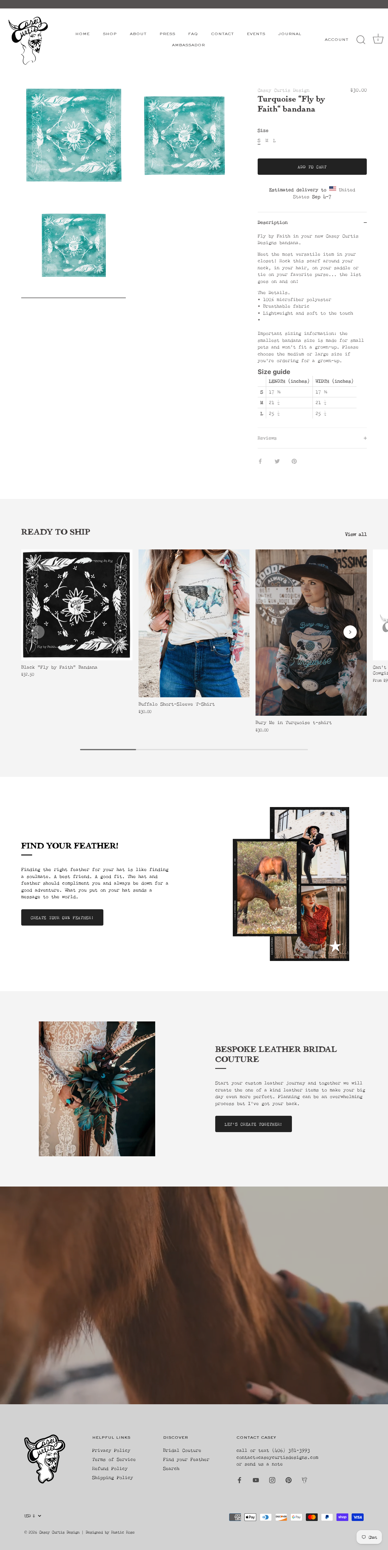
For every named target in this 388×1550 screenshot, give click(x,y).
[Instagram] (272, 1480)
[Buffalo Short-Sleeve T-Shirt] (194, 623)
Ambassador (188, 45)
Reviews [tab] (267, 438)
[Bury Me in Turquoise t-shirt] (311, 632)
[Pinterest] (289, 1480)
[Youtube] (256, 1480)
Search (171, 1468)
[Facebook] (239, 1480)
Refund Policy (110, 1468)
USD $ (29, 1515)
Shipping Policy (112, 1477)
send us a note (264, 1464)
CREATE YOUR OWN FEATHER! (62, 917)
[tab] (312, 330)
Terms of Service (114, 1459)
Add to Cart (312, 166)
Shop (110, 34)
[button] (38, 632)
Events (256, 34)
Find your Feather (186, 1459)
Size (263, 130)
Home (82, 34)
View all (356, 534)
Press (167, 34)
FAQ (193, 34)
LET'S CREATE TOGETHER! (254, 1124)
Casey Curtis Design (283, 90)
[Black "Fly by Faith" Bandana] (76, 604)
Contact (222, 34)
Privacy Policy (111, 1450)
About (138, 34)
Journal (289, 34)
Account (336, 39)
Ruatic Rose (123, 1532)
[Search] (360, 40)
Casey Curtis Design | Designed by (75, 1532)
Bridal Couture (182, 1450)
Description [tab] (273, 222)
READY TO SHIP (55, 533)
